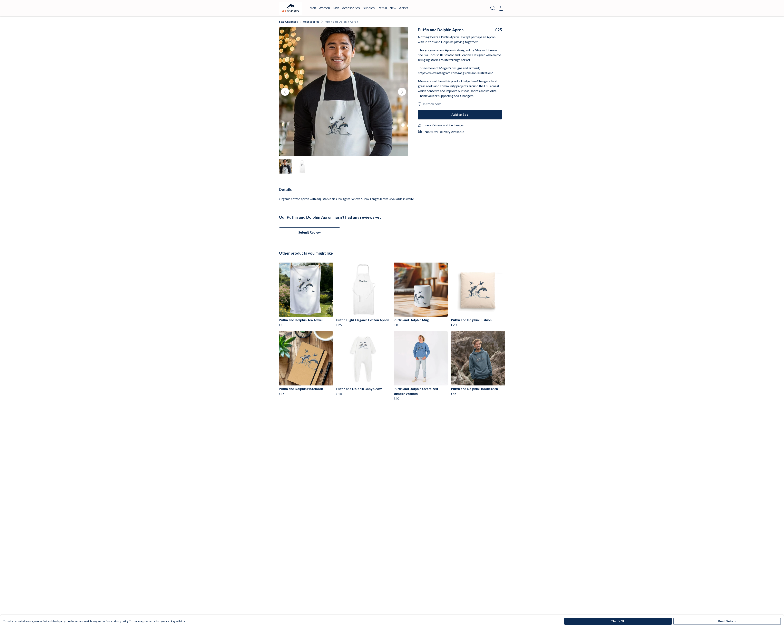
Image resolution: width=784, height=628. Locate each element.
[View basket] (501, 8)
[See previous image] (285, 92)
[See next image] (402, 92)
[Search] (493, 8)
